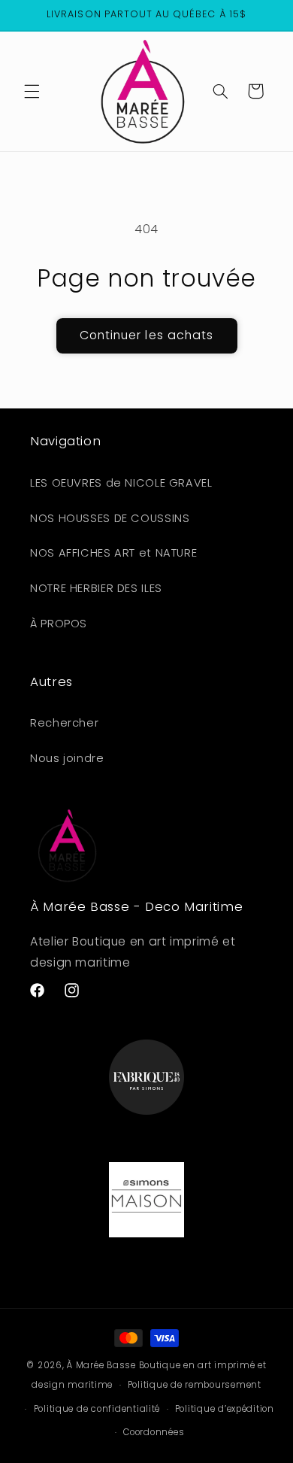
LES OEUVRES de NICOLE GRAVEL (121, 482)
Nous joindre (67, 758)
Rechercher (64, 722)
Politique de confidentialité (97, 1409)
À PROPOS (58, 623)
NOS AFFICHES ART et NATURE (113, 552)
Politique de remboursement (194, 1385)
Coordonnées (153, 1432)
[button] (31, 91)
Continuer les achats (146, 335)
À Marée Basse (101, 1365)
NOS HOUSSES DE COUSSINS (110, 518)
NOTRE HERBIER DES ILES (96, 588)
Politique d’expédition (224, 1409)
